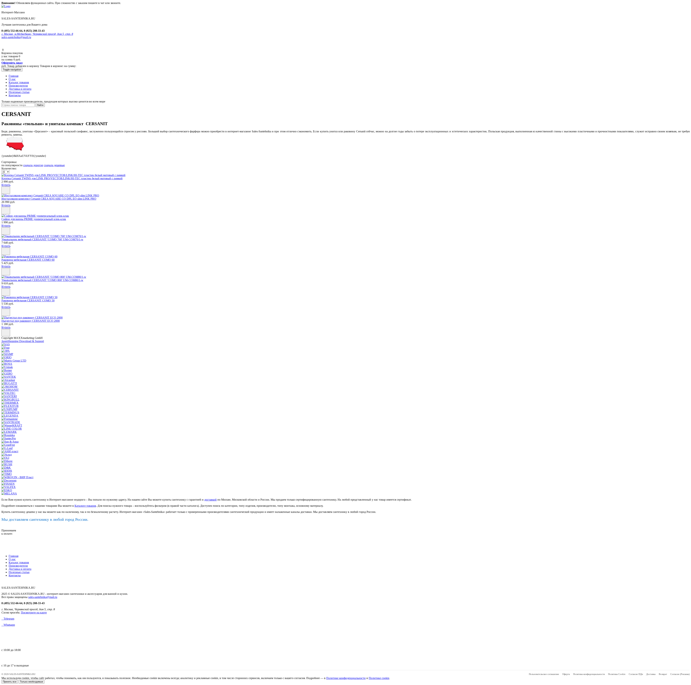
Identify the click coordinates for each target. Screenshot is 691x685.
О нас (12, 79)
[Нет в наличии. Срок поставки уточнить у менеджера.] (5, 190)
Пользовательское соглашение (544, 674)
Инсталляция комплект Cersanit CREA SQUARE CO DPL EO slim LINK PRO (48, 198)
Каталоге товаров (85, 505)
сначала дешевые (54, 165)
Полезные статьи (19, 92)
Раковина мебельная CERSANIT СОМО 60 (28, 259)
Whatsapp (8, 624)
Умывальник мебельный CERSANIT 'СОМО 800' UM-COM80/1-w (42, 280)
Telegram (7, 618)
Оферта (566, 674)
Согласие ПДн (636, 674)
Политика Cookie (616, 674)
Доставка (651, 674)
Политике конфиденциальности (346, 678)
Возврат (663, 674)
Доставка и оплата (20, 88)
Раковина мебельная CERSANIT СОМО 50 (28, 300)
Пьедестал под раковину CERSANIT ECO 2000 (30, 320)
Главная (13, 75)
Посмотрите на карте (34, 612)
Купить (5, 184)
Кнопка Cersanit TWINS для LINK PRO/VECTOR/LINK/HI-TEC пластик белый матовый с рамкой (62, 178)
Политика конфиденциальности (589, 674)
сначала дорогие (33, 165)
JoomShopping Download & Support (22, 341)
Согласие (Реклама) (680, 674)
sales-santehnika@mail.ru (16, 37)
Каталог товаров (19, 82)
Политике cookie (379, 678)
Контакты (15, 95)
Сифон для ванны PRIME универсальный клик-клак (33, 219)
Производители (18, 85)
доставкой (210, 499)
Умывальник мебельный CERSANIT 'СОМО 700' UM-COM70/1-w (42, 239)
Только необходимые (31, 681)
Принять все (9, 681)
